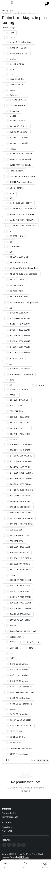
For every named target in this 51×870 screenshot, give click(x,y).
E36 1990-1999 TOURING (21, 444)
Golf (11, 653)
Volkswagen (15, 637)
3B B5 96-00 (16, 731)
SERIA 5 (13, 575)
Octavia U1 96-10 (18, 99)
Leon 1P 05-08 (16, 84)
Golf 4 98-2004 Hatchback (22, 692)
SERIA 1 (13, 395)
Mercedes (14, 111)
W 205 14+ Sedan (18, 120)
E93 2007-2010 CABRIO (21, 558)
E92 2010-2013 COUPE (20, 547)
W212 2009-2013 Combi (21, 159)
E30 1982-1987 (16, 529)
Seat (12, 69)
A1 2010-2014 (16, 358)
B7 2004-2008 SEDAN (20, 352)
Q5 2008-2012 (16, 246)
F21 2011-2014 (17, 411)
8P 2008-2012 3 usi (19, 296)
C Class (13, 116)
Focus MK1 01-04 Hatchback (23, 631)
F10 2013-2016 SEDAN (20, 591)
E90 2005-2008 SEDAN (20, 507)
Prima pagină (7, 10)
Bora (31, 648)
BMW (12, 380)
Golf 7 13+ (14, 658)
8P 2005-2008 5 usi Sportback (24, 302)
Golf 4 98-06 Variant (19, 669)
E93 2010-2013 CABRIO (20, 569)
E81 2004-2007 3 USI (20, 417)
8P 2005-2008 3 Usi (19, 257)
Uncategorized (17, 188)
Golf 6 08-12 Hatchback (21, 704)
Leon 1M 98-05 (17, 79)
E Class (13, 149)
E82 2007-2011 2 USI (19, 428)
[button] (46, 4)
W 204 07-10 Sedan (19, 126)
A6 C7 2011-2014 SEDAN (21, 203)
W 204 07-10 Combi (19, 132)
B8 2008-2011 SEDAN (20, 318)
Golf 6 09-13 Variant (19, 681)
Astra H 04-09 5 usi (19, 53)
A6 (10, 198)
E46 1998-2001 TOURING (21, 473)
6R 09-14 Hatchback (19, 754)
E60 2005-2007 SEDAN (20, 620)
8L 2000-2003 (16, 291)
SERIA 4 (42, 385)
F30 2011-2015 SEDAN (20, 450)
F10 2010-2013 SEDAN (20, 585)
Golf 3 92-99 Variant (19, 664)
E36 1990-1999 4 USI (19, 552)
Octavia (13, 95)
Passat (13, 709)
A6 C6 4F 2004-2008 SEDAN (23, 208)
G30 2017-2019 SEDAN (20, 597)
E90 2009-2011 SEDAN (20, 512)
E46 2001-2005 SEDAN (20, 484)
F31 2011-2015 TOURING (21, 461)
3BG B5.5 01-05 (17, 737)
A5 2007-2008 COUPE (20, 368)
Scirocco (14, 648)
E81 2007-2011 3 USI (19, 422)
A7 (10, 231)
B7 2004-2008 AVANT (20, 347)
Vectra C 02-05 (17, 64)
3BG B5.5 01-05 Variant (21, 748)
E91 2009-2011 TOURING (21, 524)
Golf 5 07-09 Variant (19, 675)
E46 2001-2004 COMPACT (22, 478)
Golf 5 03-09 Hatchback (21, 698)
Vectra (13, 59)
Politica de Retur (10, 813)
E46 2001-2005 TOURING (21, 490)
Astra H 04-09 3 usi (19, 48)
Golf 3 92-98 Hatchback (21, 686)
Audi (12, 193)
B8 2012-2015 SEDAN (20, 330)
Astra (12, 37)
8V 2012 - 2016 (17, 279)
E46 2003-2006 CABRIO (21, 495)
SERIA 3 (13, 439)
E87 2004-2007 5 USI (20, 434)
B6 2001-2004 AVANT (20, 341)
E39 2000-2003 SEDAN (20, 608)
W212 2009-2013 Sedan (21, 165)
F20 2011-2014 (17, 405)
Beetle (13, 641)
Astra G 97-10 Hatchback (21, 42)
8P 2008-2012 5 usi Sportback (24, 274)
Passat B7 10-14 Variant (21, 725)
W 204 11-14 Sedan (19, 137)
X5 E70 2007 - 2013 (19, 389)
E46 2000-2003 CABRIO (21, 455)
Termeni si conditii (10, 817)
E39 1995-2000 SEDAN (20, 602)
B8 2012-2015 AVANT (19, 324)
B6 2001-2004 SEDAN (20, 335)
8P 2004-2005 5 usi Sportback (24, 268)
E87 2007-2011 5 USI (19, 400)
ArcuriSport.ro (8, 827)
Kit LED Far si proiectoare (21, 182)
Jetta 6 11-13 (33, 642)
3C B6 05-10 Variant (19, 714)
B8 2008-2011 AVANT (19, 312)
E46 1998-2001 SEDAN (20, 501)
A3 (10, 252)
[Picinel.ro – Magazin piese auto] (25, 4)
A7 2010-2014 (16, 236)
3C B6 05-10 (15, 742)
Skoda (12, 90)
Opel (12, 32)
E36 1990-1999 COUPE (20, 564)
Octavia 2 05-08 (17, 105)
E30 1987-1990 (17, 541)
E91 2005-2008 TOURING (21, 518)
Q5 (10, 241)
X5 (10, 384)
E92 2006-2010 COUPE (20, 535)
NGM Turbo (7, 831)
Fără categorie (16, 170)
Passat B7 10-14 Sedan (20, 720)
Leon (12, 74)
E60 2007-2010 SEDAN (20, 580)
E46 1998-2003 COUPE (20, 467)
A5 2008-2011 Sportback (21, 374)
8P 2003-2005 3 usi (19, 262)
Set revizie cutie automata (22, 176)
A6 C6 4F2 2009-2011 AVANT (23, 220)
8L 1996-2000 (16, 285)
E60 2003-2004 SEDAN (20, 614)
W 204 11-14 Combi (19, 143)
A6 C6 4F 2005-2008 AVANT (23, 214)
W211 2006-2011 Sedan (21, 153)
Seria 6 (13, 625)
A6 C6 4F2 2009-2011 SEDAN (23, 225)
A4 (10, 308)
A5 (10, 364)
